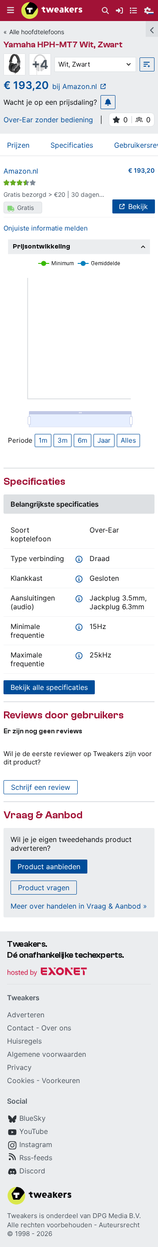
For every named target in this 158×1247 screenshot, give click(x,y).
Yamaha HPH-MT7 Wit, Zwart (63, 44)
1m (43, 440)
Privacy (19, 1067)
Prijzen (18, 145)
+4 (40, 64)
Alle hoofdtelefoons (36, 32)
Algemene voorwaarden (46, 1054)
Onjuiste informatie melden (46, 228)
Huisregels (24, 1041)
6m (82, 440)
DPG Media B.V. (117, 1215)
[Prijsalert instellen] (108, 102)
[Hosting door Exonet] (47, 973)
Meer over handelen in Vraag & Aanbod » (79, 906)
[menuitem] (105, 10)
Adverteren (25, 1014)
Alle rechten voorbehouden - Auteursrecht (73, 1225)
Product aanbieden (49, 866)
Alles (128, 440)
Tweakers (22, 1215)
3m (62, 440)
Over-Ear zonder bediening (48, 119)
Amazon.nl (21, 171)
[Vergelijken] (147, 64)
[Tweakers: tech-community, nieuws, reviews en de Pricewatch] (52, 10)
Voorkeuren (61, 1080)
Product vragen (43, 887)
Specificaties (71, 145)
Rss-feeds (35, 1157)
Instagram (35, 1144)
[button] (11, 10)
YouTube (33, 1131)
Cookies (20, 1080)
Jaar (104, 440)
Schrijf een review (40, 787)
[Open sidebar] (152, 29)
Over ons (56, 1027)
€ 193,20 (141, 170)
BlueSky (32, 1118)
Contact (20, 1027)
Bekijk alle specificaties (49, 687)
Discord (32, 1170)
